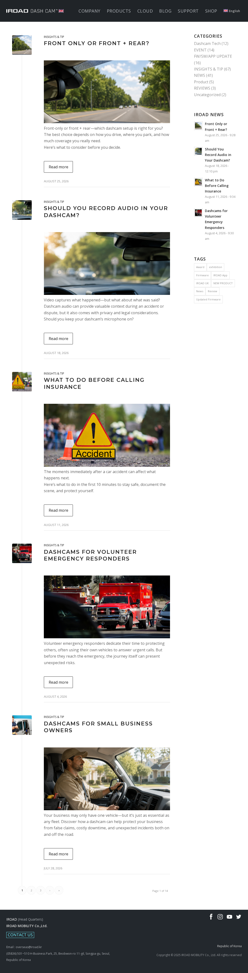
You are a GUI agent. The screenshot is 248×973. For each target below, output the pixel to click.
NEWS (199, 75)
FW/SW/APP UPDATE (213, 56)
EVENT (200, 50)
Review (212, 291)
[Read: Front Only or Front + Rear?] (198, 125)
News (199, 291)
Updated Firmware (208, 299)
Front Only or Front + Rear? (96, 43)
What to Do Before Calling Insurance (217, 185)
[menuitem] (89, 11)
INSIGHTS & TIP (54, 37)
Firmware (202, 275)
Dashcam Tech (207, 43)
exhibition (215, 267)
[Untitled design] (22, 45)
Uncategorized (207, 94)
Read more (58, 167)
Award (200, 267)
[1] (22, 381)
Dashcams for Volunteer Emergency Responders (90, 555)
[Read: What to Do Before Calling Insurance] (198, 182)
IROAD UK (202, 283)
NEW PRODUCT (223, 283)
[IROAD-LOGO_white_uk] (35, 11)
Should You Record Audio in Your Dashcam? (218, 155)
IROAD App (220, 275)
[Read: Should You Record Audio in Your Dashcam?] (198, 151)
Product (201, 82)
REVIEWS (202, 88)
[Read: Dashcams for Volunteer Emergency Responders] (198, 212)
